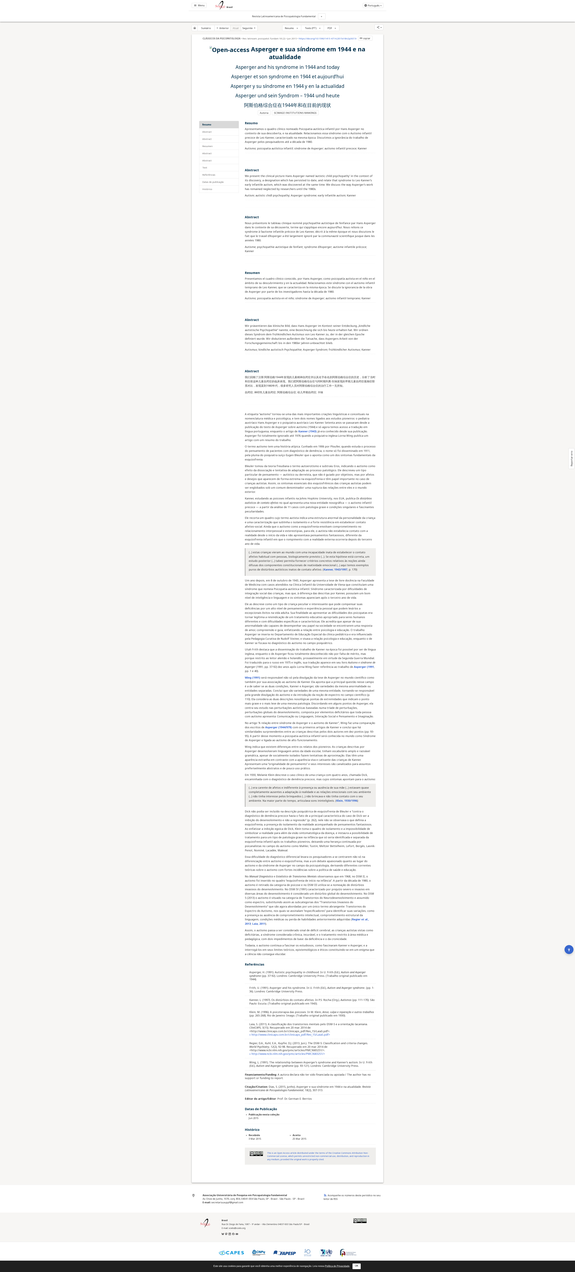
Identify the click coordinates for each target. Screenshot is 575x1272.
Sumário (206, 28)
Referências (208, 174)
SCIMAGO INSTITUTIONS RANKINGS (295, 113)
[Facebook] (233, 1234)
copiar (365, 38)
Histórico (207, 189)
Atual (236, 28)
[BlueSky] (223, 1234)
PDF (329, 28)
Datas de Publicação (213, 181)
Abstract (207, 131)
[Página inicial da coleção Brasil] (205, 1227)
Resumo (289, 28)
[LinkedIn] (230, 1234)
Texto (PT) (311, 28)
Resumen (207, 146)
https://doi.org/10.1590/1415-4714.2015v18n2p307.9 (327, 38)
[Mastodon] (226, 1234)
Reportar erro (571, 458)
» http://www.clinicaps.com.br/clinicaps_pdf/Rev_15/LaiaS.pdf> (289, 1034)
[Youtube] (237, 1234)
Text (204, 167)
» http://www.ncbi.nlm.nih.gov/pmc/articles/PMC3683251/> (287, 1054)
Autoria (264, 113)
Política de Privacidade (337, 1266)
